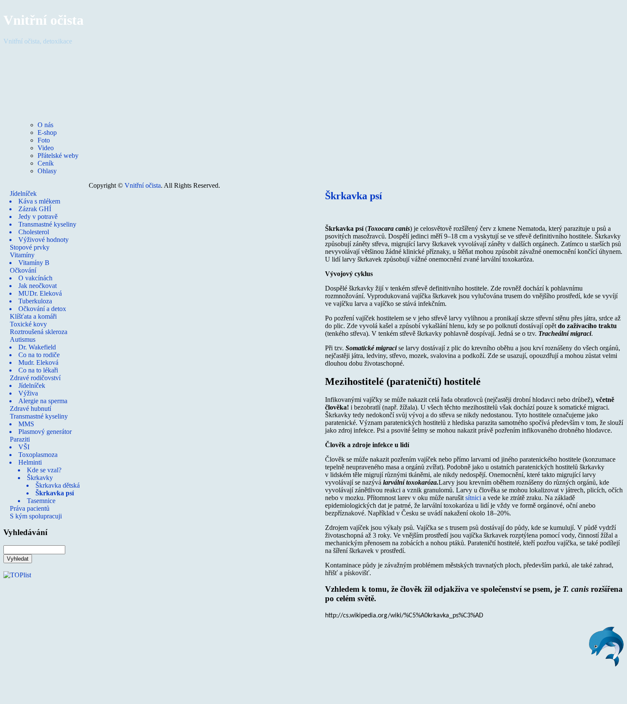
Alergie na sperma (42, 400)
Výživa (28, 393)
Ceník (46, 163)
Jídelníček (23, 193)
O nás (45, 124)
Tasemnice (41, 500)
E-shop (47, 132)
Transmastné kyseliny (47, 224)
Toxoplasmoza (38, 454)
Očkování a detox (42, 308)
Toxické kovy (28, 324)
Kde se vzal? (44, 470)
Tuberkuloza (35, 301)
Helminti (30, 462)
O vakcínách (35, 278)
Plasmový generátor (45, 431)
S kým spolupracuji (36, 516)
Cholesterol (33, 232)
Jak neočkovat (37, 285)
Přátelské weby (58, 155)
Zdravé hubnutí (30, 408)
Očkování (23, 270)
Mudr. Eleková (38, 362)
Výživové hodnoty (43, 239)
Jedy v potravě (38, 216)
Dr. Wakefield (37, 347)
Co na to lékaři (38, 370)
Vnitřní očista (43, 20)
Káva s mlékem (39, 201)
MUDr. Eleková (40, 293)
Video (46, 147)
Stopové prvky (29, 247)
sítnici (473, 497)
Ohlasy (47, 171)
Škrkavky (40, 477)
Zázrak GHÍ (34, 208)
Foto (44, 140)
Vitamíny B (33, 262)
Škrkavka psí (54, 493)
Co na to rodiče (39, 354)
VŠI (23, 447)
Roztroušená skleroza (38, 331)
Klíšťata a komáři (33, 316)
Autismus (22, 339)
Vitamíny (22, 255)
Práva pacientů (29, 508)
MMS (26, 424)
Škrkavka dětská (57, 485)
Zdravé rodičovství (35, 377)
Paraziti (20, 439)
